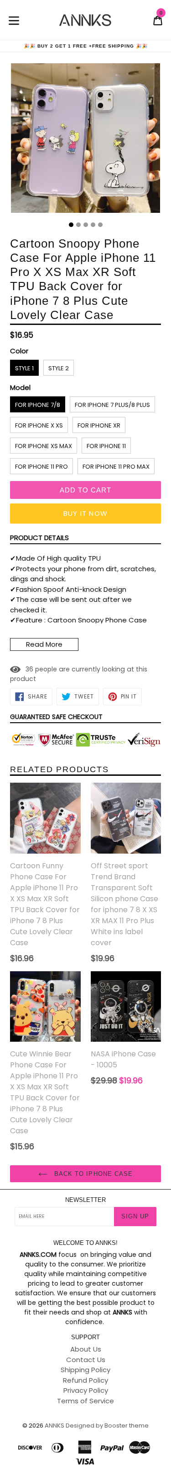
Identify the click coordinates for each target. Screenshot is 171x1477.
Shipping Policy (85, 1369)
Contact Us (85, 1359)
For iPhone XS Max (43, 446)
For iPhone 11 (106, 446)
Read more (44, 644)
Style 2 (58, 368)
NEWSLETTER (85, 1199)
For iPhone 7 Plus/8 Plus (112, 404)
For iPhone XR (99, 425)
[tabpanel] (85, 140)
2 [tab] (78, 224)
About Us (85, 1349)
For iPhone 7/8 (37, 404)
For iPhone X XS (39, 425)
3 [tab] (85, 224)
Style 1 (24, 368)
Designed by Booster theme (107, 1425)
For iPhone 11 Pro (41, 466)
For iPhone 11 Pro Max (116, 466)
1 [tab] (71, 224)
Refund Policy (85, 1380)
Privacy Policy (85, 1390)
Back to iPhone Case (92, 1173)
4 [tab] (93, 224)
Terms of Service (85, 1401)
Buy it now (85, 513)
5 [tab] (100, 224)
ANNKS (54, 1425)
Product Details (39, 537)
